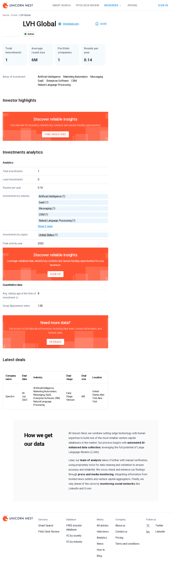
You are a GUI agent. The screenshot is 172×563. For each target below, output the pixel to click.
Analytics (102, 537)
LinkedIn (160, 531)
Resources (111, 5)
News (100, 543)
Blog (99, 555)
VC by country (73, 535)
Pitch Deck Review (87, 5)
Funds (14, 15)
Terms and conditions (127, 543)
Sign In (163, 5)
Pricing (132, 5)
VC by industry (74, 541)
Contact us (121, 531)
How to (101, 549)
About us (120, 525)
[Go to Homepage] (18, 5)
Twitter (159, 525)
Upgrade (55, 342)
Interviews (103, 531)
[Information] (17, 298)
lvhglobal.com (71, 23)
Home (6, 15)
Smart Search (61, 5)
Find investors (55, 134)
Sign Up (55, 274)
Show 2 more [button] (45, 226)
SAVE (103, 24)
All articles (102, 525)
